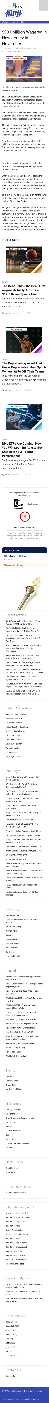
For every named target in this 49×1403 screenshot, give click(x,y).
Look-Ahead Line (12, 915)
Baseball (9, 1322)
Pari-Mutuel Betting (13, 927)
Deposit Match (11, 939)
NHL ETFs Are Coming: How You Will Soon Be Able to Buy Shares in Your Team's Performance (24, 648)
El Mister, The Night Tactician (17, 1143)
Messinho (9, 1148)
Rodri (8, 1135)
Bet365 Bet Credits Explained (17, 1260)
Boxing (8, 1330)
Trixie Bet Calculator (14, 723)
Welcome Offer (12, 948)
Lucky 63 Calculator (14, 735)
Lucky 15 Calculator (14, 744)
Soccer (8, 1351)
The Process (11, 1122)
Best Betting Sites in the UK (16, 1247)
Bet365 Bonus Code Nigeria (17, 1234)
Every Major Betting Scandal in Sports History (24, 831)
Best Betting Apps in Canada (17, 1217)
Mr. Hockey (10, 1139)
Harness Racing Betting (15, 1048)
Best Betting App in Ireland (16, 1222)
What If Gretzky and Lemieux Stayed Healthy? (24, 851)
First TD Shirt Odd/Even (15, 956)
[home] (13, 10)
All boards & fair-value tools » (14, 565)
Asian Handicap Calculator (16, 714)
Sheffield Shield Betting (15, 1089)
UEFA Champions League (16, 1193)
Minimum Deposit (13, 944)
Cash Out (9, 935)
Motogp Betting (12, 1081)
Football (9, 1334)
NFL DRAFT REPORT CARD (16, 855)
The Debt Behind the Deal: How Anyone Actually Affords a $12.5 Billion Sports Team (24, 290)
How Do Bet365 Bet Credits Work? (19, 1032)
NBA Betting (11, 1076)
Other (8, 1347)
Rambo (8, 1126)
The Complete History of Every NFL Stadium (23, 835)
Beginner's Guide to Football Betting (20, 1043)
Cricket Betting (12, 1085)
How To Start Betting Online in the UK (21, 1028)
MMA (8, 1343)
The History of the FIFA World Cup (19, 820)
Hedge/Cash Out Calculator (17, 727)
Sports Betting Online (14, 1251)
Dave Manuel (15, 52)
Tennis (8, 1356)
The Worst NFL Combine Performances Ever (23, 847)
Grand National (12, 1168)
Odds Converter (12, 752)
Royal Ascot (10, 1172)
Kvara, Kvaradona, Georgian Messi (20, 1118)
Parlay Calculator (13, 748)
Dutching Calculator (14, 756)
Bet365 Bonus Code (14, 1230)
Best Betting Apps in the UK (17, 1213)
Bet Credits (10, 952)
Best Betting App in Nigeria (16, 1243)
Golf (7, 1339)
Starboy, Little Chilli (13, 1110)
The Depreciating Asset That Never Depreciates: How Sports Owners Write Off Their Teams (24, 367)
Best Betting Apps (13, 1226)
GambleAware (33, 504)
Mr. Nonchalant (12, 1114)
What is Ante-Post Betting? (16, 1056)
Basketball (10, 1326)
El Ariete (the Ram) (13, 1131)
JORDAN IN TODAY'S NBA (16, 859)
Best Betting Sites (13, 1238)
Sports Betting (11, 931)
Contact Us (10, 1376)
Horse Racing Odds (13, 1052)
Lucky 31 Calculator (14, 740)
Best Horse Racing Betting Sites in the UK (22, 1024)
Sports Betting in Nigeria (15, 1255)
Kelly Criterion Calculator (15, 731)
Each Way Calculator (14, 718)
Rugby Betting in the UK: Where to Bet (21, 1019)
